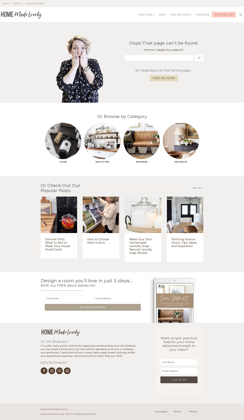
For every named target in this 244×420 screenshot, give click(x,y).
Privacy (193, 411)
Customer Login (34, 4)
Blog (162, 14)
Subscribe (203, 14)
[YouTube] (59, 370)
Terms (177, 411)
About (6, 4)
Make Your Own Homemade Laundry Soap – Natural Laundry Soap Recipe (140, 246)
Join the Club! (224, 14)
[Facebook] (44, 370)
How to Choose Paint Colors (98, 241)
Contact (18, 4)
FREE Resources (180, 14)
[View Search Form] (241, 14)
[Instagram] (51, 370)
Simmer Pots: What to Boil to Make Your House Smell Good (57, 244)
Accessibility (161, 411)
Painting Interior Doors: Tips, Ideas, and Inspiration (184, 243)
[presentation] (59, 215)
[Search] (199, 58)
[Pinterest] (67, 370)
